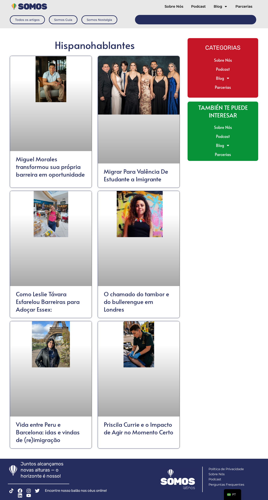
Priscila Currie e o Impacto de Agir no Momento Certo (138, 428)
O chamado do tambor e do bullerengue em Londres (136, 301)
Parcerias (243, 6)
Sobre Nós (174, 6)
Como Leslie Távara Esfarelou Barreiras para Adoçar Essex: (48, 301)
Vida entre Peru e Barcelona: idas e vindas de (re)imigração (48, 432)
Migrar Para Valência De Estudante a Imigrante (136, 175)
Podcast (198, 6)
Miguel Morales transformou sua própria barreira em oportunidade (50, 166)
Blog (218, 6)
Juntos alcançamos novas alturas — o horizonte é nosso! (42, 470)
